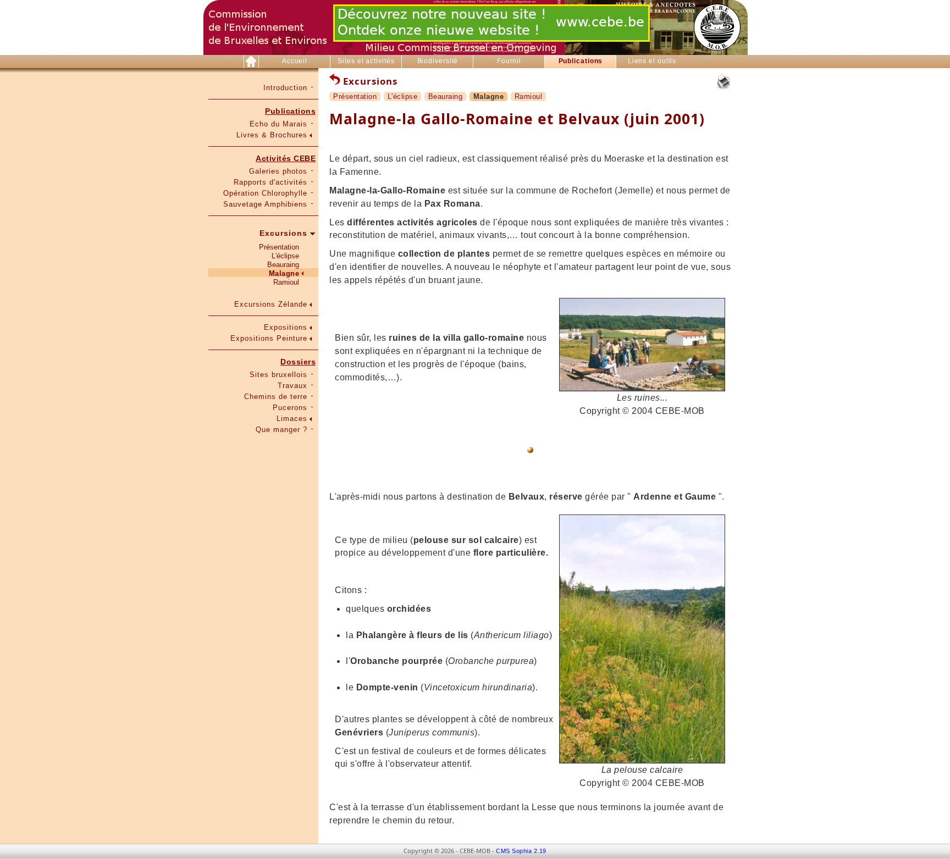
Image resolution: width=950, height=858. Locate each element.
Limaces (292, 418)
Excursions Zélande (270, 304)
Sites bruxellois (278, 374)
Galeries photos (278, 171)
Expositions (285, 327)
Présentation (279, 247)
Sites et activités (366, 61)
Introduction (285, 88)
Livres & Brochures (271, 135)
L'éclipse (285, 256)
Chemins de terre (275, 396)
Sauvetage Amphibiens (265, 204)
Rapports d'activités (270, 182)
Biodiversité (438, 61)
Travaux (292, 385)
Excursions (283, 233)
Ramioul (286, 282)
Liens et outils (652, 61)
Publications (581, 61)
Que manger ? (281, 429)
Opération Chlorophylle (265, 193)
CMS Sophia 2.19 (521, 851)
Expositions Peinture (268, 338)
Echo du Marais (278, 124)
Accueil (294, 61)
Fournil (509, 61)
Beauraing (283, 265)
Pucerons (290, 407)
